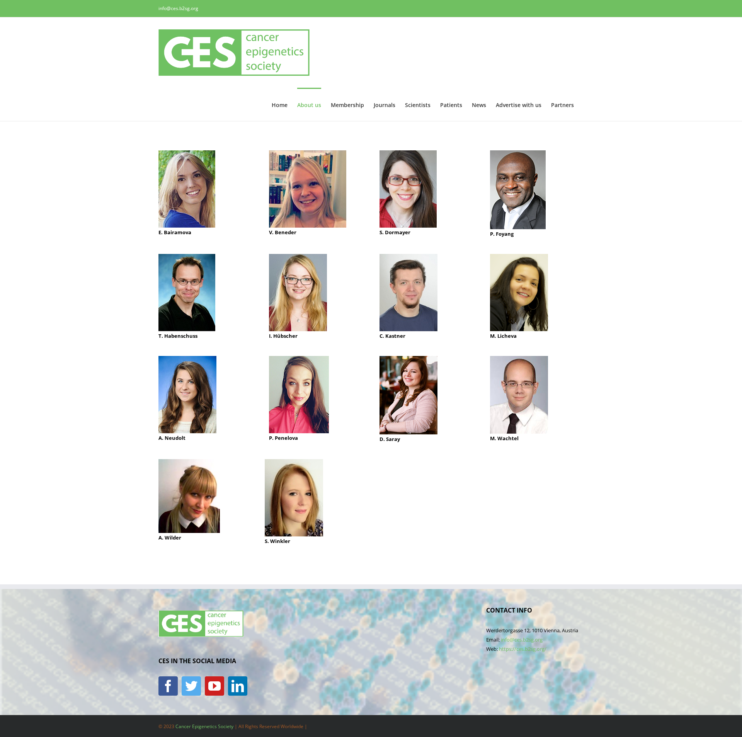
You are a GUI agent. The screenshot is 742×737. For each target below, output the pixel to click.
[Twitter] (191, 686)
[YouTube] (214, 686)
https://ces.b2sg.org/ (522, 648)
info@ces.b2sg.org (178, 8)
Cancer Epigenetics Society (204, 726)
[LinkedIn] (237, 686)
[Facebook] (168, 686)
